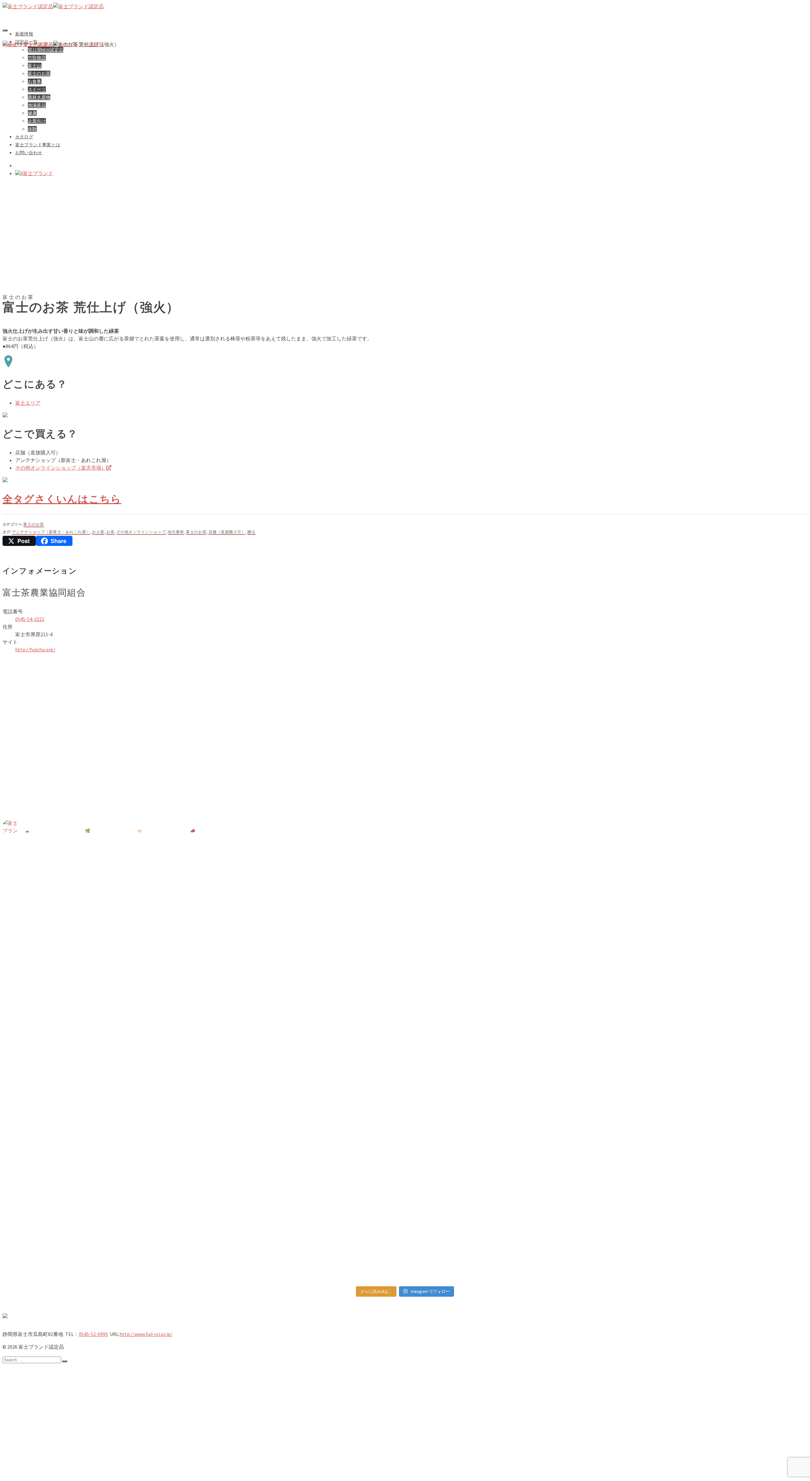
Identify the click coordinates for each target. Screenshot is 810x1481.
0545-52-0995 (93, 1334)
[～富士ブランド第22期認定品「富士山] (708, 1046)
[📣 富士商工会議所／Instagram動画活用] (506, 1122)
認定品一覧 (28, 1384)
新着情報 (24, 34)
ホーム (23, 1371)
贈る (251, 531)
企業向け (38, 1447)
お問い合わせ (30, 1466)
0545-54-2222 (29, 619)
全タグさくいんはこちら (62, 499)
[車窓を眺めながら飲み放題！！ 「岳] (506, 963)
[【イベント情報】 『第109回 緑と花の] (102, 940)
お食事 (35, 1416)
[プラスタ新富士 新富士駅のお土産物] (708, 862)
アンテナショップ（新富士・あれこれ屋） (51, 531)
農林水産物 (40, 1428)
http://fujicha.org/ (35, 649)
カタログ (25, 1454)
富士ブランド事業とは (40, 1460)
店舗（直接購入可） (227, 531)
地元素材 (176, 531)
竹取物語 (38, 1397)
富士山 (35, 1403)
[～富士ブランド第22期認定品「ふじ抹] (304, 1106)
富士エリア (27, 403)
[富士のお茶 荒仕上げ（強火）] (165, 289)
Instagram (27, 1473)
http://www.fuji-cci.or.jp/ (146, 1334)
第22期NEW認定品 (48, 1390)
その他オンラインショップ (141, 531)
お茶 (110, 531)
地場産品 (38, 1435)
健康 (33, 1441)
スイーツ (38, 1422)
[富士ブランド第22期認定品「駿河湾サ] (102, 1099)
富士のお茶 (33, 524)
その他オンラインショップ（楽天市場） (60, 468)
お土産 (98, 531)
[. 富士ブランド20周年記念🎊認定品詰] (506, 1208)
